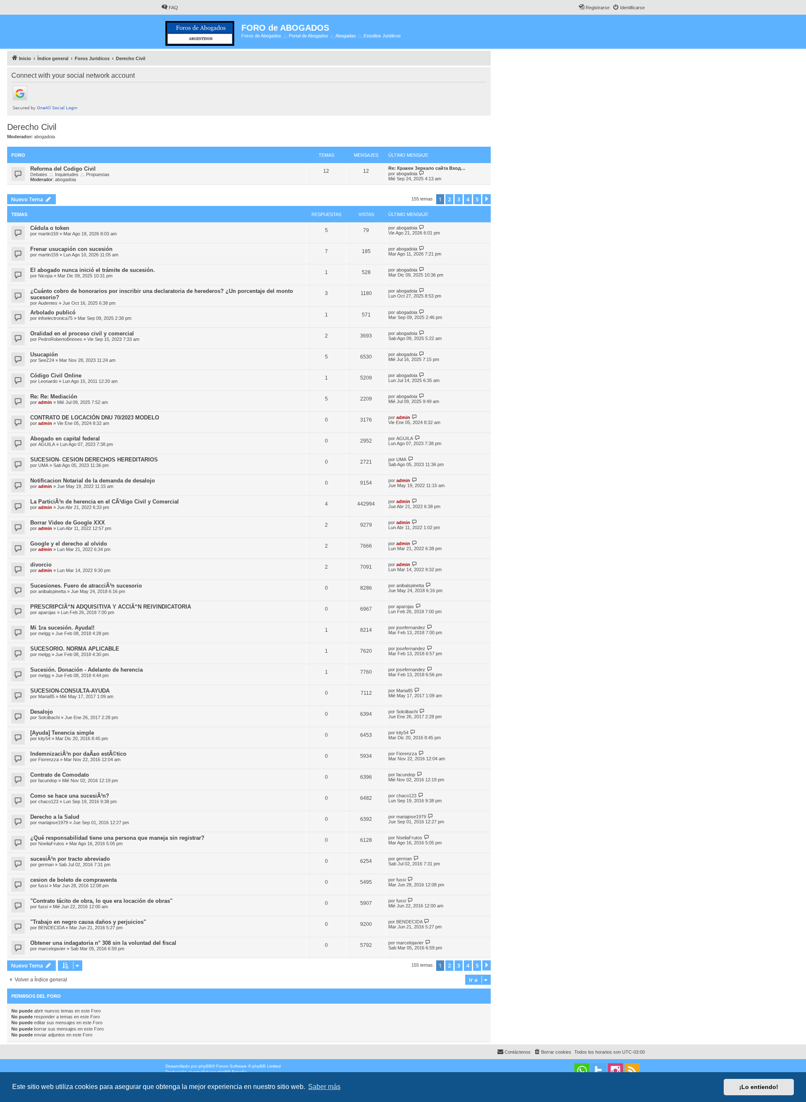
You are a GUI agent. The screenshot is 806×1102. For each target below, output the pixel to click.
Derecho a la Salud (54, 817)
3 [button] (458, 199)
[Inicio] (201, 32)
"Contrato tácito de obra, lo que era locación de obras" (101, 901)
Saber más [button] (324, 1086)
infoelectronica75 (55, 318)
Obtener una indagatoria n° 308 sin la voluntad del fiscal (103, 943)
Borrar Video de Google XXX (67, 522)
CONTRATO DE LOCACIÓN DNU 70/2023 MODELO (94, 417)
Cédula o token (49, 228)
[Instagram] (615, 1070)
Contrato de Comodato (59, 775)
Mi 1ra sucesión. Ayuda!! (62, 628)
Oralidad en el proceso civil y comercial (82, 333)
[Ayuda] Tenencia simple (62, 733)
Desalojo (41, 712)
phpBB (205, 1066)
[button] (486, 199)
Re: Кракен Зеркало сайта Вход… (427, 168)
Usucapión (44, 354)
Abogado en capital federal (65, 438)
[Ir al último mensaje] (422, 227)
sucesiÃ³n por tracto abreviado (70, 859)
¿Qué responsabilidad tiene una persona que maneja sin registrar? (117, 838)
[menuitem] (169, 8)
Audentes (48, 303)
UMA (43, 465)
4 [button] (467, 199)
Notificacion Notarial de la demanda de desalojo (92, 480)
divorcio (41, 565)
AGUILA (46, 444)
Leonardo (48, 381)
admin (45, 402)
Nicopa (45, 275)
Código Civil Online (55, 375)
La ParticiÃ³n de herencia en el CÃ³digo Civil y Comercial (104, 501)
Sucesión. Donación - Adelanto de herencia (86, 670)
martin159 (48, 233)
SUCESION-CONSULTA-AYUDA (70, 691)
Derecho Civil (31, 127)
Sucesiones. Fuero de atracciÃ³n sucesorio (86, 586)
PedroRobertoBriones (60, 339)
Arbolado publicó (53, 312)
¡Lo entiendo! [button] (758, 1087)
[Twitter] (598, 1070)
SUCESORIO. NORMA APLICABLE (74, 649)
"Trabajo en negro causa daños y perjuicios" (88, 922)
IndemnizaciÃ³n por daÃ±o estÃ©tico (78, 754)
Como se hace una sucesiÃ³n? (69, 796)
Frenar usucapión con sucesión (71, 249)
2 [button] (449, 199)
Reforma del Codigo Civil (63, 169)
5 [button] (477, 199)
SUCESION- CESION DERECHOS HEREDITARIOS (94, 459)
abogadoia (44, 136)
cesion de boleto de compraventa (73, 880)
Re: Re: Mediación (53, 396)
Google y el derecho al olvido (68, 543)
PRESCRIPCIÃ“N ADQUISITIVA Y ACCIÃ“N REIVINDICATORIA (110, 607)
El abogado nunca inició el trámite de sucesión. (92, 270)
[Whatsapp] (581, 1070)
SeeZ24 (46, 360)
